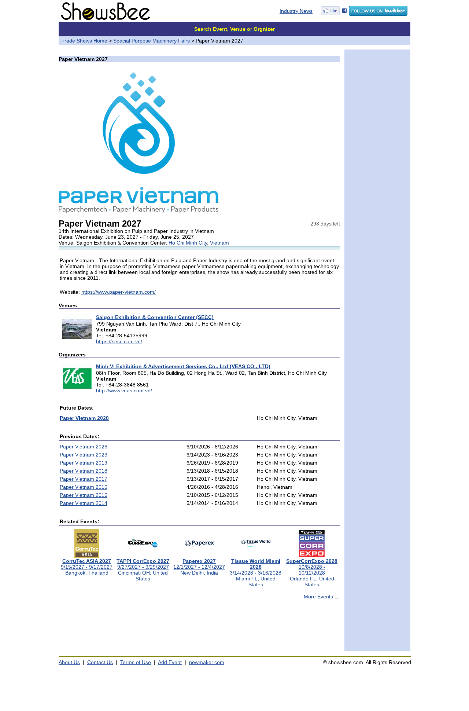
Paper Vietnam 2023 (83, 455)
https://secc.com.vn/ (119, 341)
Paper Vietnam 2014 (83, 503)
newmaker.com (206, 662)
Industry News (296, 11)
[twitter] (378, 14)
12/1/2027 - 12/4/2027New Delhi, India (199, 567)
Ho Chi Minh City (188, 243)
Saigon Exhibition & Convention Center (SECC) (155, 317)
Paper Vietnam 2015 (83, 495)
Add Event (170, 662)
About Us (69, 662)
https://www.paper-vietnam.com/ (118, 292)
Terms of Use (135, 662)
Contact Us (100, 662)
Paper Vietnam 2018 (83, 471)
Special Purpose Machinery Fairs (151, 41)
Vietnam (219, 243)
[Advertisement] (199, 628)
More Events (318, 597)
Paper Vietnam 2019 (83, 463)
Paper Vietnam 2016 (83, 487)
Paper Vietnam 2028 (84, 418)
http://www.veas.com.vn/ (124, 390)
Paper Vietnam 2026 (83, 447)
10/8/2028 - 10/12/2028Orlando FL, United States (311, 572)
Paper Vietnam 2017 (83, 479)
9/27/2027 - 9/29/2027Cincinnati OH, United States (143, 570)
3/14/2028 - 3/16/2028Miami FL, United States (255, 572)
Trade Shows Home (84, 41)
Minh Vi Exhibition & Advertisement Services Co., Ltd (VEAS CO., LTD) (183, 366)
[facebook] (333, 14)
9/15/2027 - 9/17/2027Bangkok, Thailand (86, 567)
